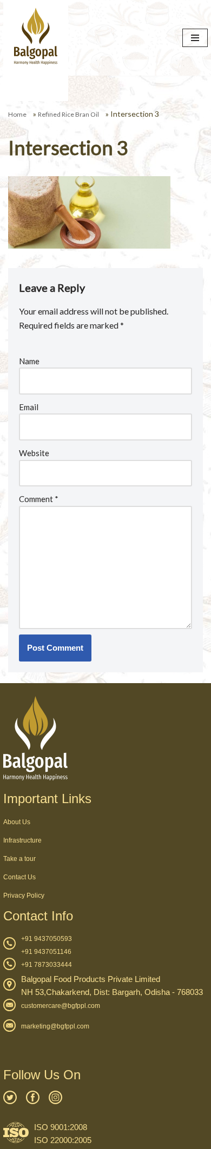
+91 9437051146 (46, 952)
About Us (16, 822)
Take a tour (19, 859)
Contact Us (19, 877)
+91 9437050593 (46, 939)
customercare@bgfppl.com (60, 1006)
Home (17, 114)
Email (28, 407)
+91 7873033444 (46, 964)
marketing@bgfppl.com (55, 1026)
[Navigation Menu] (195, 38)
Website (34, 453)
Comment (38, 499)
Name (29, 361)
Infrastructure (22, 840)
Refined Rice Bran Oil (68, 114)
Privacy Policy (23, 895)
